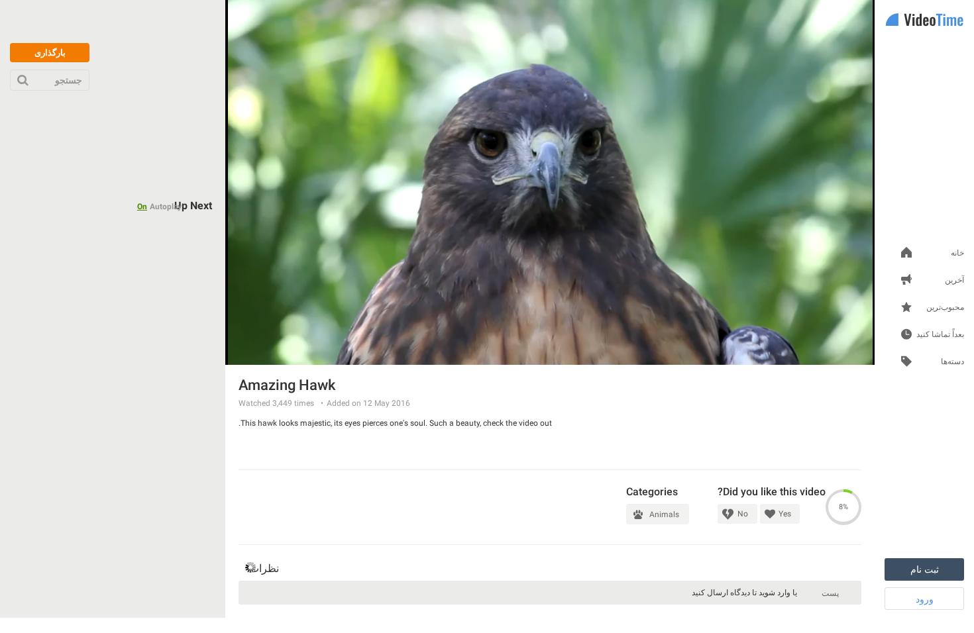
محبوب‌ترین (945, 307)
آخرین (954, 280)
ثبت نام (924, 569)
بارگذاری (50, 53)
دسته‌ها (952, 362)
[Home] (924, 20)
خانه (957, 253)
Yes (785, 513)
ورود (925, 599)
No (742, 513)
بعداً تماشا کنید (940, 334)
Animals (664, 514)
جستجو (68, 80)
